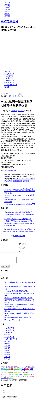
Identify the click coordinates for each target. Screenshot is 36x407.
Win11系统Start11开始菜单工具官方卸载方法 (21, 229)
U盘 (24, 370)
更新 (10, 170)
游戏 (12, 369)
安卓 (20, 369)
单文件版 (16, 369)
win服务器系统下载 (10, 85)
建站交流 (7, 16)
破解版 (9, 374)
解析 (26, 370)
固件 (2, 372)
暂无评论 (21, 111)
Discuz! (3, 378)
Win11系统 (31, 370)
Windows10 (32, 376)
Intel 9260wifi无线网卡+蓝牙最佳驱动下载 (17, 219)
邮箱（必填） (22, 248)
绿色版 (3, 367)
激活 (6, 369)
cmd (19, 372)
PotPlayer (10, 378)
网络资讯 (7, 14)
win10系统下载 (9, 80)
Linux (11, 376)
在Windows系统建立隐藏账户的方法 (16, 291)
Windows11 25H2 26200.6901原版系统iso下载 (18, 189)
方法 (6, 367)
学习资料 (7, 11)
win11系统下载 (9, 82)
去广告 (31, 369)
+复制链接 (25, 181)
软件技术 (7, 5)
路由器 (31, 367)
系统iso (16, 376)
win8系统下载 (8, 78)
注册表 (27, 367)
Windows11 (4, 370)
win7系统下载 (8, 76)
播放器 (15, 372)
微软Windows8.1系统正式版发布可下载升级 (18, 298)
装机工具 (7, 87)
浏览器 (14, 170)
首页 (9, 96)
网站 (9, 369)
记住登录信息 (12, 397)
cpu (9, 376)
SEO (23, 367)
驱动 (5, 372)
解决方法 (26, 372)
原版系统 (16, 367)
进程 (21, 372)
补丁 (20, 367)
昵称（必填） (22, 244)
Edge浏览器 (10, 372)
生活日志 (7, 348)
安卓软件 (7, 9)
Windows (20, 376)
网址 (19, 251)
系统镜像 (10, 367)
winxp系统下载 (9, 74)
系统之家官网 (9, 21)
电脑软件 (7, 7)
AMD (6, 378)
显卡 (23, 369)
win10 (21, 370)
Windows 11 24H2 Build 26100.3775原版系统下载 (19, 204)
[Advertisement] (18, 51)
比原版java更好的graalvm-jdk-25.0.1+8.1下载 (18, 221)
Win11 (7, 170)
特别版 (21, 374)
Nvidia (16, 374)
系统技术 (7, 3)
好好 (25, 174)
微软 (6, 376)
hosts (13, 374)
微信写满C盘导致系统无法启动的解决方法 (18, 212)
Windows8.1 (4, 374)
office (11, 370)
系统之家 (7, 71)
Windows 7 (26, 374)
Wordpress (16, 370)
